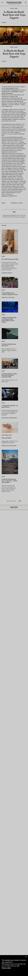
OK (26, 957)
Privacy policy (6, 968)
